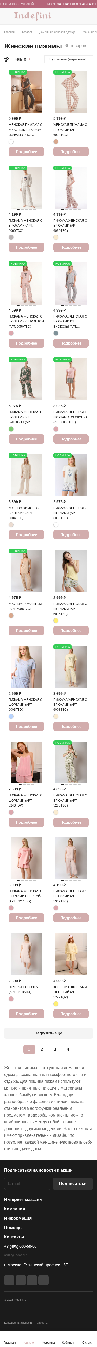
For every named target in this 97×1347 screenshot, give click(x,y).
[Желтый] (55, 620)
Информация (18, 1218)
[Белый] (55, 524)
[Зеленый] (11, 429)
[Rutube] (21, 1280)
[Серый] (11, 237)
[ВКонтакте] (9, 1280)
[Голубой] (11, 716)
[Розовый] (11, 333)
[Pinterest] (43, 1280)
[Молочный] (55, 237)
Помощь (13, 1227)
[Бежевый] (55, 141)
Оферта (42, 1322)
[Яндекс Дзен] (32, 1280)
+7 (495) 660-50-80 (20, 1246)
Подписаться (72, 1183)
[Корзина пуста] (89, 16)
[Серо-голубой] (55, 333)
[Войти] (78, 16)
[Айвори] (11, 524)
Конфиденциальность (18, 1322)
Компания (14, 1209)
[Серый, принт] (11, 141)
